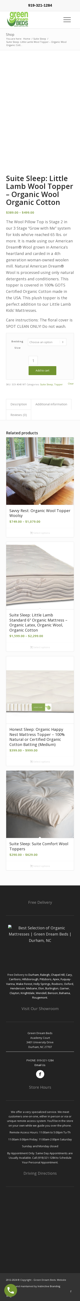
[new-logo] (33, 19)
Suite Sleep (46, 384)
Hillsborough (30, 979)
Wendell (41, 993)
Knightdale (28, 993)
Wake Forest (24, 984)
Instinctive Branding (49, 1286)
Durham (33, 975)
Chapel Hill (58, 975)
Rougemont (39, 997)
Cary (69, 975)
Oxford (68, 984)
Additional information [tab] (51, 404)
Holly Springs (41, 984)
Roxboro (57, 984)
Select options (41, 532)
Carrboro (15, 979)
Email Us (40, 1065)
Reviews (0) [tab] (18, 415)
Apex (56, 979)
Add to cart (42, 370)
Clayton (14, 993)
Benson (53, 993)
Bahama (64, 993)
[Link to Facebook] (71, 1291)
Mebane (31, 988)
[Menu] (68, 19)
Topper (58, 384)
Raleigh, (45, 975)
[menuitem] (68, 19)
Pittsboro (45, 979)
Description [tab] (18, 404)
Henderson (17, 988)
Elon (41, 988)
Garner (64, 988)
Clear (71, 383)
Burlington (51, 988)
